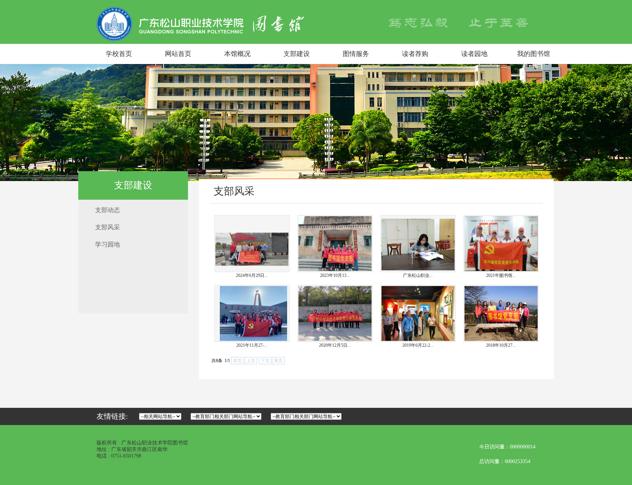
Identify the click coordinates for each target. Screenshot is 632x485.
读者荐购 (415, 53)
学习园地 (107, 244)
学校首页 (119, 53)
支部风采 (107, 227)
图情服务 (356, 53)
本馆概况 (237, 53)
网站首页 (178, 53)
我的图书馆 (533, 53)
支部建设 (296, 53)
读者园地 (474, 53)
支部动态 (107, 210)
